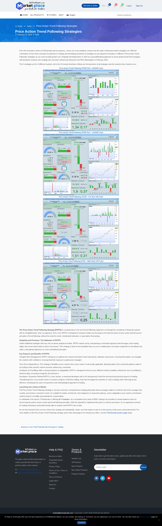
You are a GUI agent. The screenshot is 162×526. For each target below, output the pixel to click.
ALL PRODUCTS (37, 15)
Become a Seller (91, 6)
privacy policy (145, 517)
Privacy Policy (54, 466)
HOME (25, 15)
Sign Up (139, 6)
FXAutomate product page (117, 413)
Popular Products (78, 474)
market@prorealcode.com (27, 470)
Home (20, 26)
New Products (77, 466)
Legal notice (53, 481)
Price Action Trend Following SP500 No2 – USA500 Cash (81, 132)
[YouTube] (108, 478)
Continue (81, 523)
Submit (143, 467)
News (29, 26)
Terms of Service (55, 477)
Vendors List (76, 458)
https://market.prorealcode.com (29, 473)
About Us (52, 485)
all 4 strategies (64, 399)
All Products (76, 462)
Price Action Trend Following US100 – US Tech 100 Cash (81, 197)
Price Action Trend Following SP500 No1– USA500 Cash (81, 68)
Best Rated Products (80, 470)
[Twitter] (102, 478)
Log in (129, 6)
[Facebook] (96, 478)
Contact (52, 488)
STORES (52, 15)
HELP (61, 15)
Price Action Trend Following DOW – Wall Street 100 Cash (81, 261)
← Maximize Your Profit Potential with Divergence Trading (41, 427)
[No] (159, 520)
